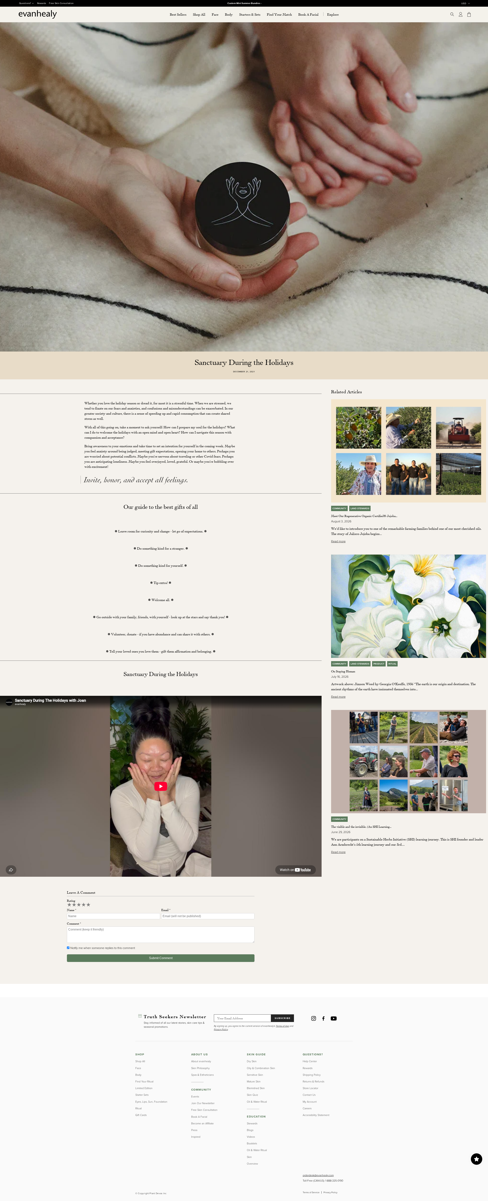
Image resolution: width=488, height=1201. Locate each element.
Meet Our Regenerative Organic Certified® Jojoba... (364, 516)
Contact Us (309, 1095)
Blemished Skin (256, 1088)
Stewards (252, 1124)
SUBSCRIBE (283, 1018)
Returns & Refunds (313, 1082)
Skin (249, 1157)
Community (339, 508)
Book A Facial (199, 1117)
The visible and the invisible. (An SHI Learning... (361, 826)
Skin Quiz (252, 1095)
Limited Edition (143, 1088)
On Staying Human (343, 671)
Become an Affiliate (202, 1124)
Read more (338, 541)
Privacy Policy (330, 1192)
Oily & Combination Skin (261, 1068)
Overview (252, 1164)
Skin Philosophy (200, 1068)
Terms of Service (311, 1192)
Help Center (310, 1061)
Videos (251, 1137)
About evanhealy (201, 1061)
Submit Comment (161, 958)
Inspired (195, 1137)
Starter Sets (141, 1095)
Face (138, 1068)
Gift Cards (141, 1115)
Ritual (392, 663)
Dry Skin (252, 1061)
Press (194, 1130)
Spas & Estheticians (202, 1075)
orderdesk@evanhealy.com (318, 1175)
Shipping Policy (312, 1075)
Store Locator (310, 1088)
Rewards (41, 3)
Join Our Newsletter (202, 1103)
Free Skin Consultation (61, 3)
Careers (307, 1108)
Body (138, 1075)
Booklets (252, 1144)
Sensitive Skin (255, 1075)
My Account (310, 1102)
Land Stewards (360, 508)
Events (195, 1097)
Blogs (250, 1130)
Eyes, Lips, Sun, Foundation (151, 1102)
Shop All (140, 1061)
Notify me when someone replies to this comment (102, 948)
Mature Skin (254, 1082)
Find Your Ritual (144, 1082)
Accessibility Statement (316, 1115)
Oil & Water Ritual (257, 1102)
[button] (199, 14)
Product (378, 663)
